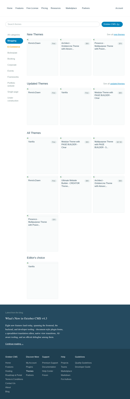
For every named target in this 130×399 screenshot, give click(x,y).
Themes (29, 371)
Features (19, 8)
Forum (45, 375)
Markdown (65, 375)
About (8, 387)
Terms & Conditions (14, 379)
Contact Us (10, 383)
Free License (32, 8)
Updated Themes (37, 83)
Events (10, 71)
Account (119, 8)
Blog (7, 391)
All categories (13, 35)
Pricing (44, 8)
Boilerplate (12, 53)
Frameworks (13, 77)
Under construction (12, 99)
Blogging (11, 41)
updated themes (117, 84)
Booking (11, 59)
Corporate (12, 65)
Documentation (49, 367)
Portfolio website (11, 84)
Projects (64, 363)
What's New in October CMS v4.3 (26, 318)
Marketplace (71, 8)
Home (9, 8)
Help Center (47, 371)
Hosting (8, 371)
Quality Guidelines (83, 363)
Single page (12, 92)
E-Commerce (13, 47)
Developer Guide (82, 367)
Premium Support (50, 363)
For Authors (66, 379)
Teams (64, 367)
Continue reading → (14, 344)
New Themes (35, 34)
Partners (86, 8)
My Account (31, 363)
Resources (56, 8)
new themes (119, 34)
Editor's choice (36, 257)
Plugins (29, 367)
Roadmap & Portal (13, 375)
